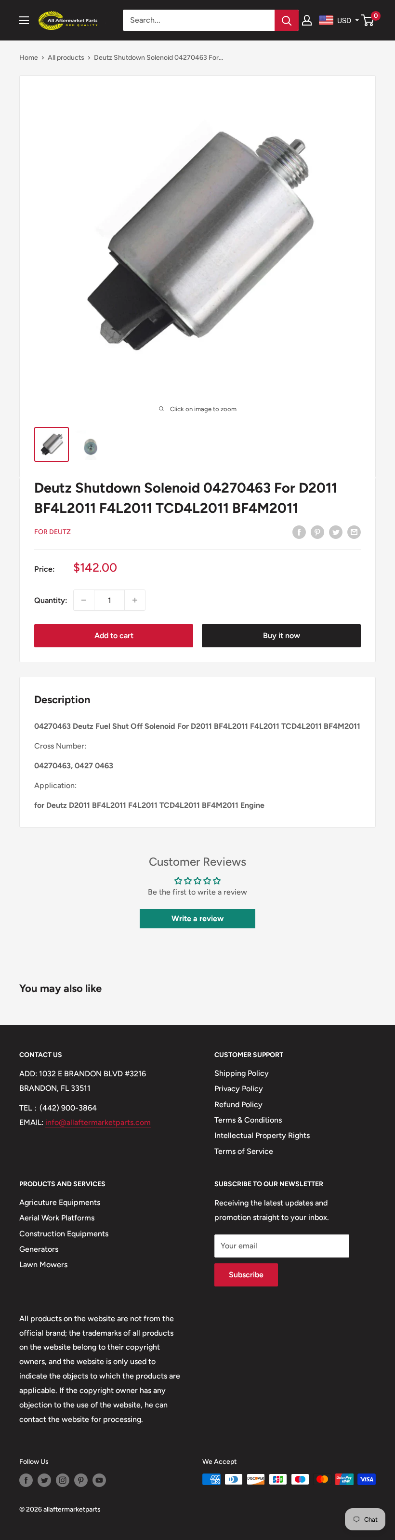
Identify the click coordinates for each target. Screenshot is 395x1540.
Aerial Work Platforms (56, 1217)
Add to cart (113, 635)
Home (28, 58)
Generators (38, 1249)
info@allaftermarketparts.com (98, 1122)
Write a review (197, 918)
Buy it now (281, 635)
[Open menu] (24, 20)
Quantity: (50, 600)
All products (66, 58)
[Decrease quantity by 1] (84, 600)
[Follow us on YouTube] (99, 1480)
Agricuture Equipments (59, 1202)
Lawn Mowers (43, 1264)
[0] (368, 20)
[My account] (307, 20)
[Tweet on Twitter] (335, 531)
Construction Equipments (63, 1233)
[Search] (287, 20)
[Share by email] (354, 531)
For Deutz (52, 532)
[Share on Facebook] (299, 531)
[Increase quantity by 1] (135, 600)
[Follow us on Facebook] (26, 1480)
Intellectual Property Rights (262, 1135)
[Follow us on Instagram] (62, 1480)
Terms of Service (243, 1151)
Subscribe (246, 1274)
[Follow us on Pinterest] (81, 1480)
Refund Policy (238, 1104)
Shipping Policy (241, 1073)
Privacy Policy (238, 1088)
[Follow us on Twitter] (44, 1480)
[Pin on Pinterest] (317, 531)
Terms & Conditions (248, 1120)
